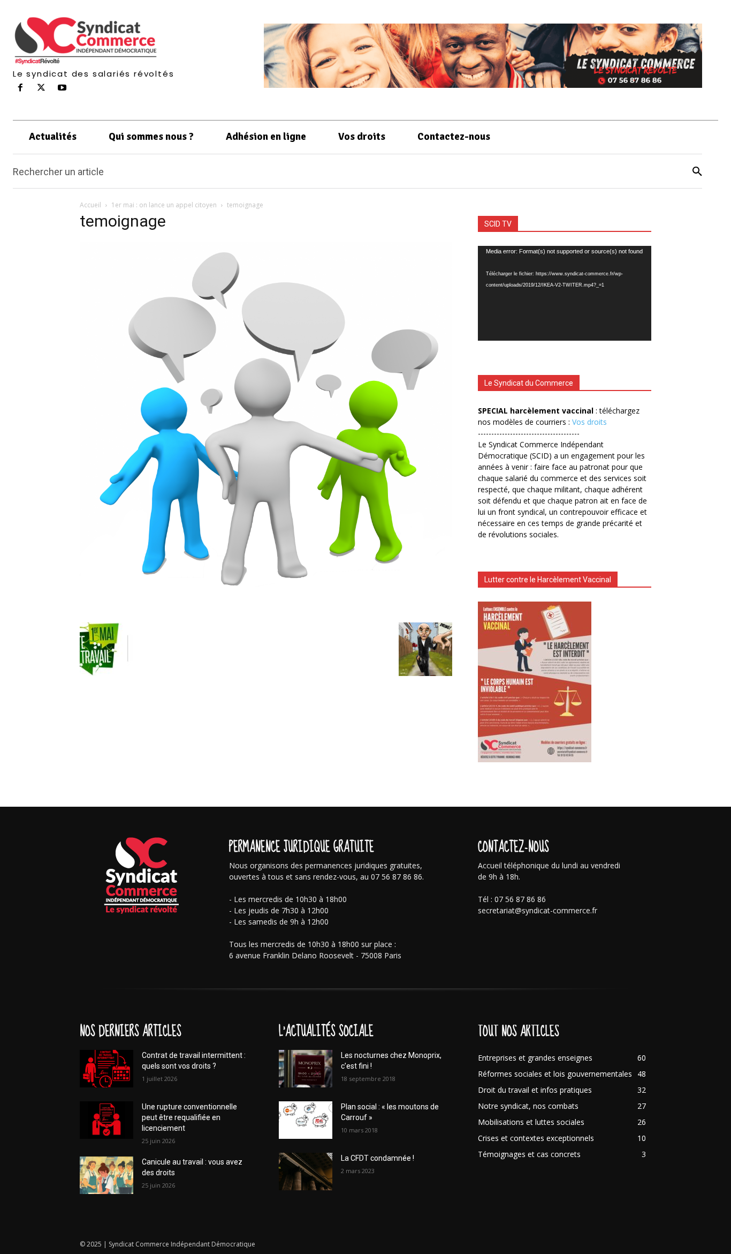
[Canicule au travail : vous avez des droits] (106, 1175)
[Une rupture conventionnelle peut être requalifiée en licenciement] (106, 1120)
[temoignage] (266, 611)
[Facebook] (20, 88)
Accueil (90, 204)
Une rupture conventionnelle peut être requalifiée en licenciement (189, 1117)
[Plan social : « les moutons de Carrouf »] (305, 1120)
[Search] (697, 172)
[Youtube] (62, 88)
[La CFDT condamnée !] (305, 1171)
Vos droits (589, 422)
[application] (564, 293)
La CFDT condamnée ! (377, 1158)
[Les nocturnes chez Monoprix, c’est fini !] (305, 1068)
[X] (41, 88)
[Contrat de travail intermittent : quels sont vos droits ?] (106, 1068)
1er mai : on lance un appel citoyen (164, 204)
